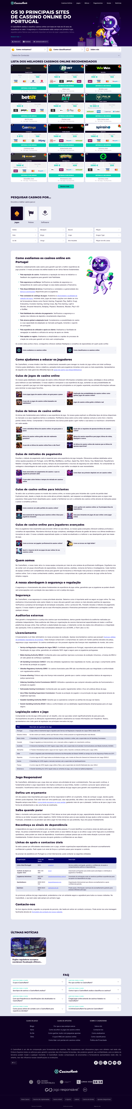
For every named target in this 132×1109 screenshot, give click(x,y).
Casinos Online (66, 3)
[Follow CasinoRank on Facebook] (96, 1063)
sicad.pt (51, 865)
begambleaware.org (54, 882)
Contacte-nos (98, 1030)
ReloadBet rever (29, 178)
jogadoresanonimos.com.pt (57, 876)
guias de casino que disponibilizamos (68, 370)
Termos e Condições (36, 1106)
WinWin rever (103, 89)
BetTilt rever (29, 119)
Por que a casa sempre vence (64, 1026)
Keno (32, 1030)
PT (13, 1063)
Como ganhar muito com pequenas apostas (64, 1033)
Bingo (32, 1026)
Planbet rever (66, 119)
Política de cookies (68, 1106)
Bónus (87, 3)
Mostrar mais (64, 186)
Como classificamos (98, 1037)
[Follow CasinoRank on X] (105, 1063)
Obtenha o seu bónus (29, 88)
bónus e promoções (27, 292)
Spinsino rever (103, 148)
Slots (32, 1037)
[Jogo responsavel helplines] (62, 1090)
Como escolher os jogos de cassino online (64, 1030)
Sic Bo (32, 1033)
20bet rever (66, 89)
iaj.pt (50, 871)
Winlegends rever (66, 178)
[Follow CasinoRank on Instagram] (101, 1063)
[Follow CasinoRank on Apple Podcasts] (119, 1063)
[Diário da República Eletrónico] (46, 1082)
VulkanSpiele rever (66, 148)
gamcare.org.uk (53, 888)
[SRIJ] (90, 1082)
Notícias (118, 3)
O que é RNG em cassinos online (64, 1037)
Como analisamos (98, 1033)
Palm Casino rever (103, 119)
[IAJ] (66, 1082)
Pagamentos (98, 3)
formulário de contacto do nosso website (47, 912)
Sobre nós (98, 1026)
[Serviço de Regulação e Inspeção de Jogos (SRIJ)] (31, 1082)
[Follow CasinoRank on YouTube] (110, 1063)
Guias (109, 3)
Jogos (78, 3)
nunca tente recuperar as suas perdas (52, 802)
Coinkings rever (29, 148)
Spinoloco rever (103, 178)
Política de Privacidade (98, 1040)
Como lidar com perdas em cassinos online (64, 1040)
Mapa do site (97, 1106)
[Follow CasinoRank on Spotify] (115, 1063)
